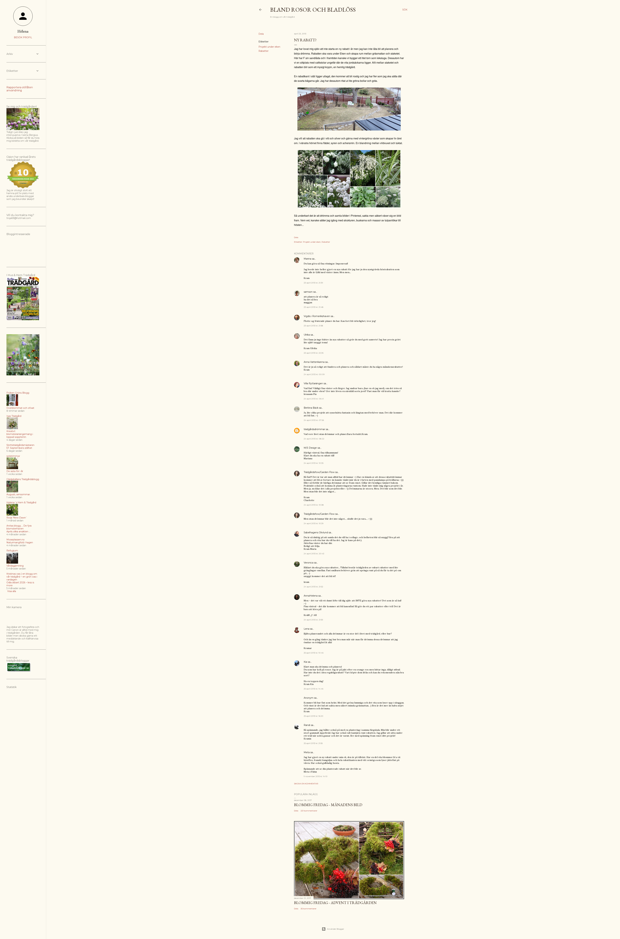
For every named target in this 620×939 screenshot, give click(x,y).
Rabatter (263, 51)
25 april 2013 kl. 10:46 (313, 653)
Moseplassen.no (15, 539)
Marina (307, 258)
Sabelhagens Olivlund (316, 532)
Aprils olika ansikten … (18, 531)
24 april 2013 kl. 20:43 (314, 553)
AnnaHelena (311, 595)
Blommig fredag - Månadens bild (328, 804)
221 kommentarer (309, 810)
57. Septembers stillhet (19, 448)
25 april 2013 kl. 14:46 (313, 689)
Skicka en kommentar (306, 783)
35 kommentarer (308, 908)
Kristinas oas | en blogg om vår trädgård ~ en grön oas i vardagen (21, 576)
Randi (307, 725)
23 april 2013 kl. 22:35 (313, 353)
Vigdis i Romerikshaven (317, 316)
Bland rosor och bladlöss (313, 9)
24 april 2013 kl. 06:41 (314, 398)
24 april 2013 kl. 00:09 (314, 374)
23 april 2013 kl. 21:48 (313, 307)
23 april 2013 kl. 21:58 (313, 325)
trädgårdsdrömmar (314, 429)
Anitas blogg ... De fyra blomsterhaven (18, 527)
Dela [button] (261, 33)
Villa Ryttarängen (313, 383)
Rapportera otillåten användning (19, 89)
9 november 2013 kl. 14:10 (315, 776)
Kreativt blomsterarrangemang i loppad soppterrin (19, 434)
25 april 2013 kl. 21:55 (313, 743)
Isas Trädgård (13, 416)
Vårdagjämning (15, 565)
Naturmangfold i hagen (19, 542)
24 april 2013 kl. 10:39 (314, 523)
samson (308, 291)
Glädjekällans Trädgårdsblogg (22, 479)
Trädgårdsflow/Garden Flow (319, 472)
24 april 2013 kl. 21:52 (313, 586)
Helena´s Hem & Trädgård (21, 502)
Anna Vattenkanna (314, 362)
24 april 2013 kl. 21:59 (313, 619)
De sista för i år (14, 471)
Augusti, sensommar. (18, 494)
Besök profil (23, 37)
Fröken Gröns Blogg (17, 392)
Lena (306, 628)
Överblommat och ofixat (20, 408)
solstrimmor (13, 456)
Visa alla (11, 591)
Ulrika (307, 334)
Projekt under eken (269, 46)
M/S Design (310, 447)
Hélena (22, 31)
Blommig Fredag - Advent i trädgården (335, 902)
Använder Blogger (335, 929)
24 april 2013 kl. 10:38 (314, 505)
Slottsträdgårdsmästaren (20, 445)
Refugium (12, 550)
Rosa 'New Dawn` (16, 517)
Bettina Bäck (311, 407)
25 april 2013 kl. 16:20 (313, 716)
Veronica (308, 562)
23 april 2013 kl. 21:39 (313, 282)
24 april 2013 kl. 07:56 (314, 420)
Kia (305, 661)
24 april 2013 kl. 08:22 (314, 438)
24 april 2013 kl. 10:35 (313, 463)
